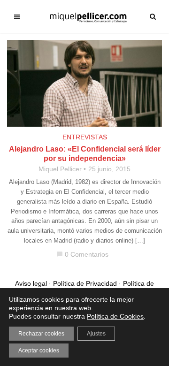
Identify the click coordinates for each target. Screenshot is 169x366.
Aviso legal (31, 283)
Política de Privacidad (85, 283)
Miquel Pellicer (60, 169)
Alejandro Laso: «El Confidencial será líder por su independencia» (85, 153)
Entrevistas (84, 137)
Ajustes (96, 333)
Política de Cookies (115, 316)
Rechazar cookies (41, 333)
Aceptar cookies (38, 350)
